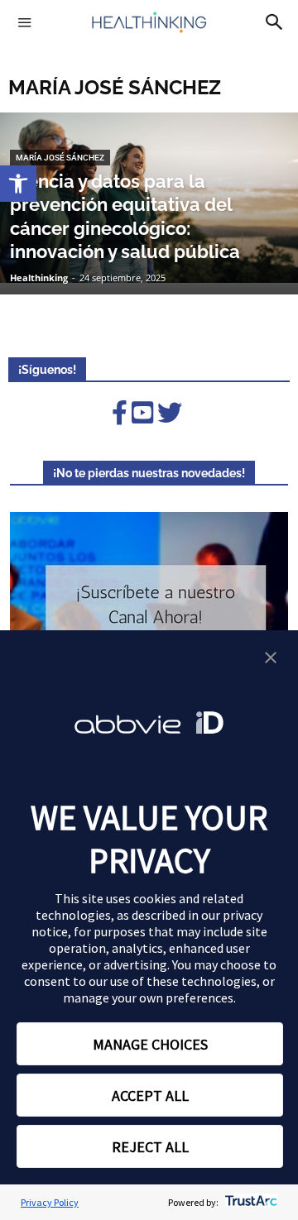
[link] (18, 183)
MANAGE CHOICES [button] (150, 1044)
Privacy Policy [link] (50, 1202)
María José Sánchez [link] (60, 157)
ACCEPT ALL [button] (150, 1095)
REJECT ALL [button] (150, 1146)
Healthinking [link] (39, 277)
